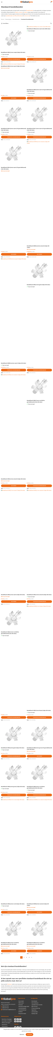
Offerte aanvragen (6, 1022)
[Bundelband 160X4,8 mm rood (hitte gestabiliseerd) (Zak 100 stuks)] (39, 928)
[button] (13, 59)
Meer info (22, 1034)
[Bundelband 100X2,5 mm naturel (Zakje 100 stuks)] (13, 426)
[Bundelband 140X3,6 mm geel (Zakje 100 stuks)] (13, 733)
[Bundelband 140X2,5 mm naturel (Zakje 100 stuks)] (39, 541)
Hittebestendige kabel (23, 1006)
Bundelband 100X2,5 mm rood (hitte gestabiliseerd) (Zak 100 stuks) (36, 401)
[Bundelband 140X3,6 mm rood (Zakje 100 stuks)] (13, 851)
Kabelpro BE (34, 1013)
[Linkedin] (20, 1027)
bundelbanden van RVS (11, 16)
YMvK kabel (21, 1003)
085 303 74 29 (5, 1006)
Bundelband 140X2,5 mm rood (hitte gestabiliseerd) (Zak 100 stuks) (10, 632)
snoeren (21, 12)
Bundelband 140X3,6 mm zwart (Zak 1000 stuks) (38, 29)
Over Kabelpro (35, 1003)
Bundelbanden (29, 10)
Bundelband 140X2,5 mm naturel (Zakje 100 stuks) (39, 594)
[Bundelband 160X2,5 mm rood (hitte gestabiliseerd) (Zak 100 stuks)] (13, 928)
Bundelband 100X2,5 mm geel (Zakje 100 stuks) (38, 284)
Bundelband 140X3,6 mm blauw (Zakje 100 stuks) (39, 710)
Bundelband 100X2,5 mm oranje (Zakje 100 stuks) (13, 52)
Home (2, 19)
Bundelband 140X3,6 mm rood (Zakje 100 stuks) (12, 904)
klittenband (20, 16)
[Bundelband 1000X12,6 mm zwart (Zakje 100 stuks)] (13, 310)
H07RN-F (20, 1012)
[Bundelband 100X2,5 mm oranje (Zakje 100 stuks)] (13, 38)
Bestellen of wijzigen (7, 1019)
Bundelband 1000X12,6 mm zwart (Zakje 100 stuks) (13, 363)
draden (25, 12)
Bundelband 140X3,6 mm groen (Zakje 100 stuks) (13, 786)
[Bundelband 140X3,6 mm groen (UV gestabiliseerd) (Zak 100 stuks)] (39, 733)
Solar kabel (21, 1001)
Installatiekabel (22, 1008)
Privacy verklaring (36, 1008)
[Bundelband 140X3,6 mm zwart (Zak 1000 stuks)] (39, 26)
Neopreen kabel (22, 1013)
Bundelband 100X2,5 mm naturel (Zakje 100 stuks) (13, 479)
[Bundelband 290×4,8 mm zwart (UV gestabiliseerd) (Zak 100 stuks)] (13, 153)
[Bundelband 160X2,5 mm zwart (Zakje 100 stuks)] (13, 64)
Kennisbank (34, 1001)
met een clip (27, 16)
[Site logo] (26, 2)
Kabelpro (9, 984)
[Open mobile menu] (1, 2)
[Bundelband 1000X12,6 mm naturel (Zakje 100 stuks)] (39, 193)
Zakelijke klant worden (37, 1004)
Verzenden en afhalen (7, 1021)
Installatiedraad (22, 1010)
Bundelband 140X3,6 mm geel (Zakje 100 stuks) (12, 748)
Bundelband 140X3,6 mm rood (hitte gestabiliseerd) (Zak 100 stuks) (36, 787)
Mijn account (35, 1006)
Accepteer (29, 1034)
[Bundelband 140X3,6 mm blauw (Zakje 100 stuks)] (39, 657)
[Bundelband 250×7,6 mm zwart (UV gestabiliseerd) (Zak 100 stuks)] (39, 114)
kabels (16, 12)
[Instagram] (18, 1027)
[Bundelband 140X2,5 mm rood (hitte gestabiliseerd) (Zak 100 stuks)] (13, 618)
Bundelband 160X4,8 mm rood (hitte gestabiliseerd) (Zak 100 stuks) (36, 943)
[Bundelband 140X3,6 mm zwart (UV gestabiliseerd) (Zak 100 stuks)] (39, 75)
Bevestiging (8, 19)
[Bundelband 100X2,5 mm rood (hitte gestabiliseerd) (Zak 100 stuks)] (39, 386)
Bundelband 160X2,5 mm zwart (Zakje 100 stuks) (13, 66)
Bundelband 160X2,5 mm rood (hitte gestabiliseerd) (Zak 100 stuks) (10, 943)
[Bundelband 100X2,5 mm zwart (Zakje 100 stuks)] (13, 541)
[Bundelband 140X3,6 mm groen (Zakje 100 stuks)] (13, 772)
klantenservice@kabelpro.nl (9, 1009)
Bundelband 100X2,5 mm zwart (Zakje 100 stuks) (13, 594)
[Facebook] (15, 1027)
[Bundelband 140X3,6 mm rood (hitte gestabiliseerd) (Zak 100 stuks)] (39, 772)
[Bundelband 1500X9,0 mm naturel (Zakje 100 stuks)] (39, 851)
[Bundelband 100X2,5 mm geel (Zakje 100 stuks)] (39, 270)
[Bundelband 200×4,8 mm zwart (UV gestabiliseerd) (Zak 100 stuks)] (13, 114)
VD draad (20, 1004)
